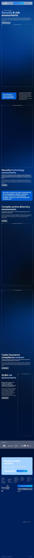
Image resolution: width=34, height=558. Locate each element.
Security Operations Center (3, 480)
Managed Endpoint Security (10, 480)
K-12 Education (22, 479)
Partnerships (28, 480)
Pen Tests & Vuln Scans (10, 482)
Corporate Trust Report (29, 479)
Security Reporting (3, 483)
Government (22, 480)
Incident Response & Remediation (3, 482)
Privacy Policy (31, 556)
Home (2, 10)
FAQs (14, 482)
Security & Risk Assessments (9, 481)
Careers (28, 481)
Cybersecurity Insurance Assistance (16, 480)
